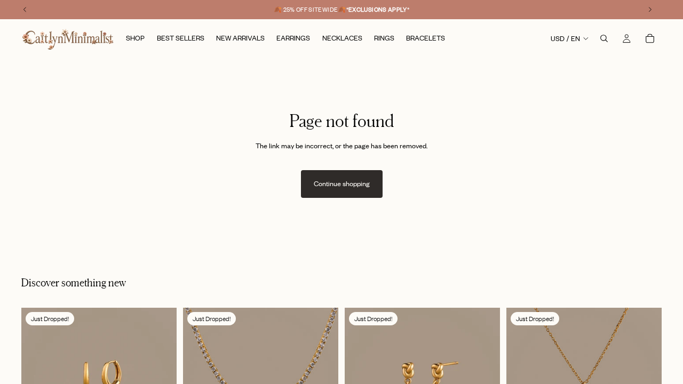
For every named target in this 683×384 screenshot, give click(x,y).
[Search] (604, 38)
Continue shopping (342, 183)
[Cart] (650, 38)
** (378, 9)
